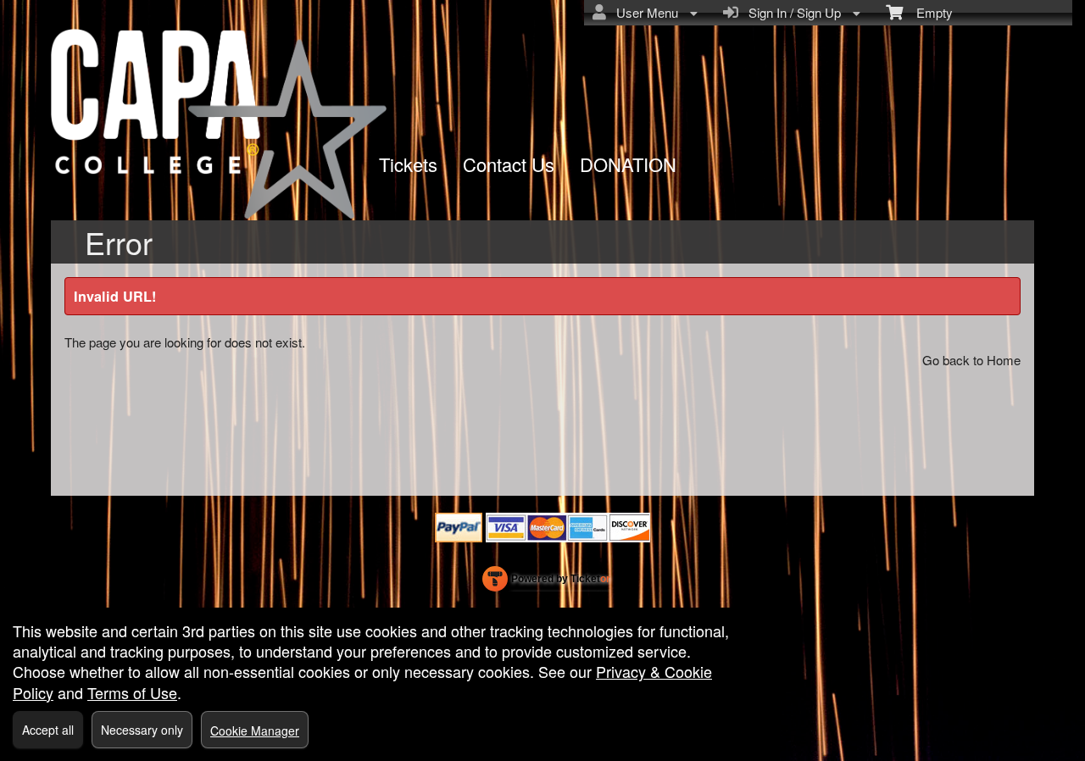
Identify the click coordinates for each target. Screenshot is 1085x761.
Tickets (408, 164)
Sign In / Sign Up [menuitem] (791, 12)
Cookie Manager (254, 730)
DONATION (628, 164)
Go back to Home (971, 360)
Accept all (48, 729)
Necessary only (142, 729)
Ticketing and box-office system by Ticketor (546, 582)
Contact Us (508, 164)
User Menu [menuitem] (644, 12)
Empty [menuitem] (928, 12)
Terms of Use (132, 692)
